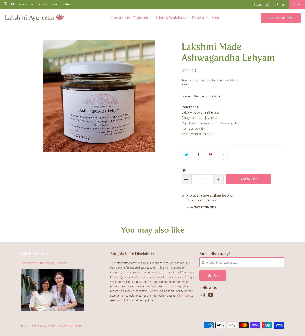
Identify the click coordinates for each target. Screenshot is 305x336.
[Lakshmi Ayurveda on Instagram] (5, 4)
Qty (184, 170)
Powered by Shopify (69, 326)
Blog (55, 4)
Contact (43, 4)
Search (258, 4)
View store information (201, 207)
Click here (183, 295)
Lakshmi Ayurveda (43, 326)
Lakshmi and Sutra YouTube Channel (43, 263)
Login (283, 4)
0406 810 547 (26, 4)
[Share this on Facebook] (198, 155)
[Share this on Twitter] (186, 155)
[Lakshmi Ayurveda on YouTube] (12, 4)
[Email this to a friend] (223, 155)
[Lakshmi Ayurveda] (34, 18)
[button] (143, 17)
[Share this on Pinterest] (210, 155)
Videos (67, 4)
